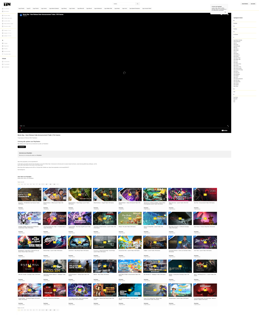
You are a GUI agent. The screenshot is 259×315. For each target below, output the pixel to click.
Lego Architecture (237, 41)
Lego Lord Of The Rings (238, 69)
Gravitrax (235, 28)
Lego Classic (236, 49)
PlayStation (34, 137)
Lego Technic (236, 83)
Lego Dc (235, 51)
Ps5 (234, 101)
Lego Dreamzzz (237, 54)
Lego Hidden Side (237, 59)
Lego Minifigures (237, 74)
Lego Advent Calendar (238, 40)
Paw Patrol (236, 97)
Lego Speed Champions (238, 78)
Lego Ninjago (236, 75)
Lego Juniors (236, 65)
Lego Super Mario (237, 81)
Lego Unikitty (236, 84)
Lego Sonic (236, 77)
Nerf (234, 91)
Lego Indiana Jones (237, 63)
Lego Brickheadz (237, 46)
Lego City (235, 47)
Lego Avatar (236, 44)
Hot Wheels (236, 34)
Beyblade (235, 23)
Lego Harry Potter (237, 57)
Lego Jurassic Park (237, 66)
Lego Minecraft (236, 72)
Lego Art (235, 43)
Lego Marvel (236, 71)
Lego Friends (236, 56)
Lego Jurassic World (237, 68)
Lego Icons (236, 60)
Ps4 (234, 100)
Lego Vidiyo (236, 86)
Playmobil (235, 98)
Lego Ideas (236, 62)
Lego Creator (236, 50)
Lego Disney (236, 53)
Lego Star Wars (237, 80)
